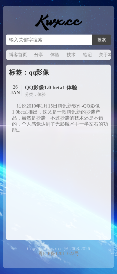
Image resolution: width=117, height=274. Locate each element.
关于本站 (108, 54)
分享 (38, 54)
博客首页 (18, 54)
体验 (54, 54)
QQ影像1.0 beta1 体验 (51, 87)
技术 (71, 54)
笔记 (87, 54)
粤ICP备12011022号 (58, 253)
